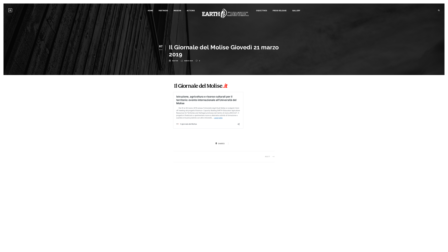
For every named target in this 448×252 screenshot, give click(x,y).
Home (150, 11)
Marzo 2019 (188, 61)
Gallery (296, 11)
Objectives (261, 11)
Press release (280, 11)
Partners (163, 11)
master (175, 61)
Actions (191, 11)
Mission (177, 11)
